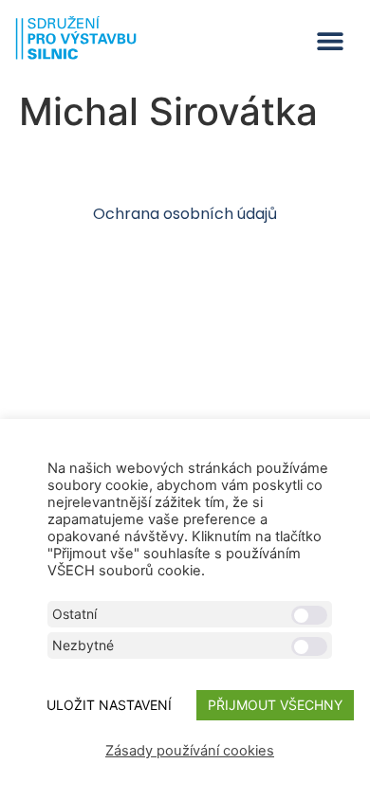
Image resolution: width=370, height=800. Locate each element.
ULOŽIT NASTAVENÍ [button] (109, 705)
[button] (329, 41)
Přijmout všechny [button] (275, 705)
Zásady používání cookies (189, 750)
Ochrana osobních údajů (185, 214)
